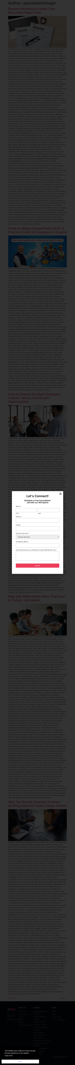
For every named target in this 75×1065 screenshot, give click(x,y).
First (17, 513)
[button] (60, 494)
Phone (19, 516)
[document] (37, 532)
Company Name (22, 541)
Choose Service (22, 533)
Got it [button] (20, 1061)
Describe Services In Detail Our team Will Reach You (36, 550)
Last (39, 513)
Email (18, 525)
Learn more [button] (9, 1055)
